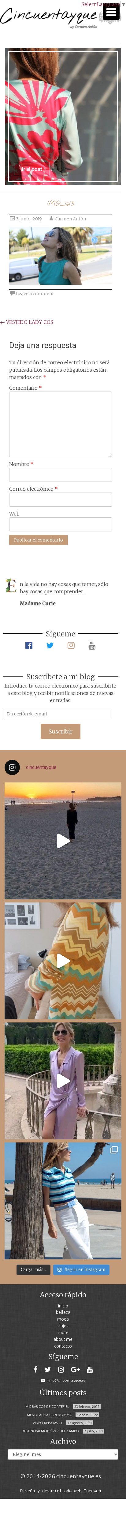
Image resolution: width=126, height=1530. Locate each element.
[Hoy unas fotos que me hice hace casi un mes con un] (63, 1200)
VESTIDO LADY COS (26, 322)
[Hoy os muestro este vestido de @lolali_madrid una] (63, 1080)
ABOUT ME (63, 1339)
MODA (63, 1319)
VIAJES (63, 1325)
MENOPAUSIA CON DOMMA (49, 1415)
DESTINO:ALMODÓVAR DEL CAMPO (50, 1431)
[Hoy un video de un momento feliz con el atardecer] (63, 840)
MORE (63, 1332)
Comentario (25, 388)
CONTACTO (63, 1345)
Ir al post (32, 168)
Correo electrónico (33, 489)
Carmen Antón (70, 219)
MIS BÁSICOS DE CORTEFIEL (47, 1406)
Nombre (21, 464)
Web (14, 514)
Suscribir (60, 731)
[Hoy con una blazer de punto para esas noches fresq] (63, 960)
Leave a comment (35, 293)
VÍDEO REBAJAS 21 (47, 1423)
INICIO (63, 1305)
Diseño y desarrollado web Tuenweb (60, 1490)
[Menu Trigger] (111, 11)
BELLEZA (63, 1312)
